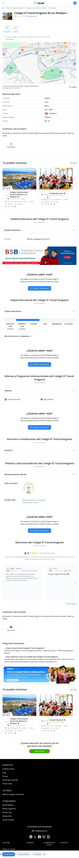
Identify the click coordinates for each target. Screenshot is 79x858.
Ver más (73, 163)
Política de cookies (8, 849)
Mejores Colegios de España (14, 8)
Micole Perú (7, 816)
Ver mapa (10, 39)
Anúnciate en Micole (10, 780)
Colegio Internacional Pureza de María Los (19, 194)
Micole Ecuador (8, 820)
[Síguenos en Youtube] (48, 837)
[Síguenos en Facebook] (39, 837)
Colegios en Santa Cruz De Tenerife (36, 8)
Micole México (7, 805)
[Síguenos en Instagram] (43, 837)
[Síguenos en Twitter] (35, 837)
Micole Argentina (9, 809)
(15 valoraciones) (31, 16)
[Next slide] (75, 582)
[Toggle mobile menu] (3, 3)
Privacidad (30, 843)
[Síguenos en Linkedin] (30, 837)
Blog (4, 772)
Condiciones (64, 843)
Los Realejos (52, 8)
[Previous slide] (4, 582)
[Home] (3, 8)
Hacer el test (39, 751)
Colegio (56, 193)
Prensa (5, 776)
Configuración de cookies (49, 844)
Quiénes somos (8, 769)
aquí (55, 662)
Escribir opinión (71, 604)
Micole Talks (7, 784)
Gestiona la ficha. (16, 88)
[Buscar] (75, 3)
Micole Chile (7, 812)
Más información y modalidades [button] (17, 336)
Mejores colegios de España (13, 794)
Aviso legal (6, 843)
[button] (39, 230)
